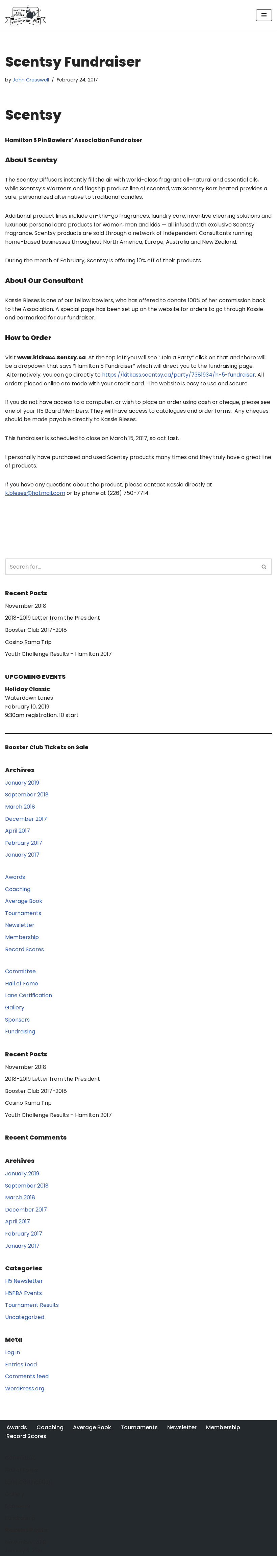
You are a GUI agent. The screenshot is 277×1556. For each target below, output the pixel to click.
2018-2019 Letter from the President (52, 618)
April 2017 (17, 831)
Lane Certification (28, 995)
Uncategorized (24, 1317)
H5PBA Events (23, 1293)
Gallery (14, 1007)
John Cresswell (30, 79)
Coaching (17, 889)
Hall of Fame (21, 983)
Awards (15, 877)
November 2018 (25, 606)
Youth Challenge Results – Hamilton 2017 (58, 654)
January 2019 (22, 783)
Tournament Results (32, 1305)
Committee (20, 971)
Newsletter (19, 925)
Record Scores (24, 949)
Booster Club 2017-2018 (36, 630)
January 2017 (22, 855)
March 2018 (20, 807)
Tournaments (23, 913)
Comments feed (27, 1376)
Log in (12, 1352)
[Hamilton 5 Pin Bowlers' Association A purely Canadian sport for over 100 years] (25, 15)
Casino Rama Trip (28, 642)
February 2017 (23, 843)
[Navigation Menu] (264, 15)
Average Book (23, 901)
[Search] (264, 566)
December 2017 (26, 819)
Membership (22, 937)
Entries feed (21, 1364)
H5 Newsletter (24, 1281)
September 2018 (27, 794)
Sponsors (17, 1020)
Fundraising (20, 1031)
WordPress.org (24, 1388)
